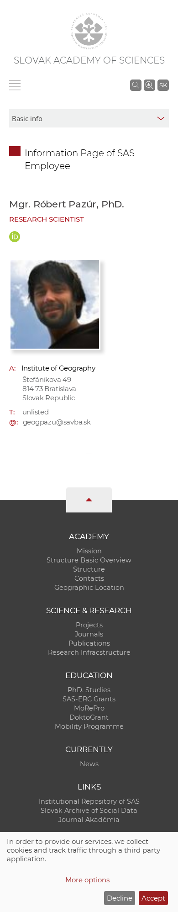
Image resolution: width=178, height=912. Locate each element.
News (89, 764)
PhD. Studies (89, 690)
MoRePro (89, 708)
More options (87, 879)
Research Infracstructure (89, 652)
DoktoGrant (89, 717)
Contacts (89, 578)
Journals (89, 634)
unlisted (35, 412)
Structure (89, 569)
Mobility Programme (89, 726)
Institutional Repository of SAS (89, 801)
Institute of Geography (58, 368)
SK (163, 85)
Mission (89, 551)
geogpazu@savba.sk (57, 422)
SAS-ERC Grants (89, 699)
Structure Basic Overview (89, 560)
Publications (89, 643)
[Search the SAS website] (135, 85)
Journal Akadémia (89, 820)
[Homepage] (89, 31)
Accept (153, 898)
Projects (89, 625)
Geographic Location (89, 587)
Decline (119, 898)
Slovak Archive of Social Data (89, 810)
